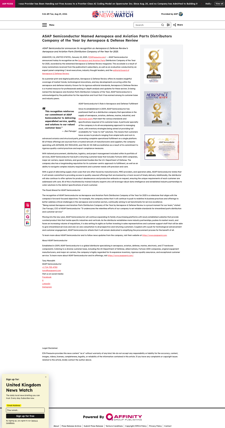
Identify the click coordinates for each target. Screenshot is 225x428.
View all (219, 3)
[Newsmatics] (27, 223)
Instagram (47, 287)
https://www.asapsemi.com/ (120, 255)
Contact (167, 426)
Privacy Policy (155, 426)
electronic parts (86, 119)
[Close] (46, 377)
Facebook (46, 277)
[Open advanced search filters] (168, 25)
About (56, 426)
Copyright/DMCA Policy (136, 426)
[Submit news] (27, 205)
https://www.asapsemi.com (154, 235)
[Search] (162, 25)
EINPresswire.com (97, 57)
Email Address (13, 405)
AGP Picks (7, 4)
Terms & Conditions (114, 426)
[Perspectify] (27, 211)
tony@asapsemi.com (51, 270)
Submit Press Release (93, 426)
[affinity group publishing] (27, 217)
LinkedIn (46, 284)
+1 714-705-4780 (49, 267)
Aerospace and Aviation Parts (91, 60)
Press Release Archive (71, 426)
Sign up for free (25, 415)
